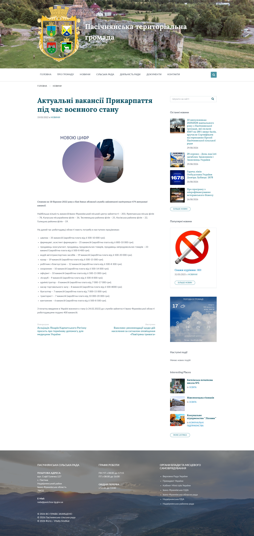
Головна (42, 86)
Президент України (173, 481)
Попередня (43, 324)
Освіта (193, 387)
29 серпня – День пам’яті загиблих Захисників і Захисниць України (201, 157)
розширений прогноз (193, 336)
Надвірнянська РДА (173, 499)
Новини (57, 86)
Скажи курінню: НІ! (188, 270)
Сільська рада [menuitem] (105, 74)
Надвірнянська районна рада (178, 504)
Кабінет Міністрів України (177, 485)
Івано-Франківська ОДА (176, 490)
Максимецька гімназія (200, 397)
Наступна (150, 324)
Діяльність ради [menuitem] (130, 74)
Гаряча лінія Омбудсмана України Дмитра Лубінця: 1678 (200, 174)
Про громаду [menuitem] (65, 74)
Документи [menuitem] (154, 74)
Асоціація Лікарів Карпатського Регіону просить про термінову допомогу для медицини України (61, 331)
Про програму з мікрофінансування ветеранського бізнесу (200, 192)
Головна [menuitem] (45, 74)
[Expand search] (214, 75)
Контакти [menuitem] (173, 74)
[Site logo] (59, 61)
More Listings (180, 435)
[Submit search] (213, 99)
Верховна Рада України (175, 476)
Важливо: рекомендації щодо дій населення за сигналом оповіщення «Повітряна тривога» (133, 331)
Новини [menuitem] (85, 74)
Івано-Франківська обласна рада (180, 494)
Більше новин (180, 209)
